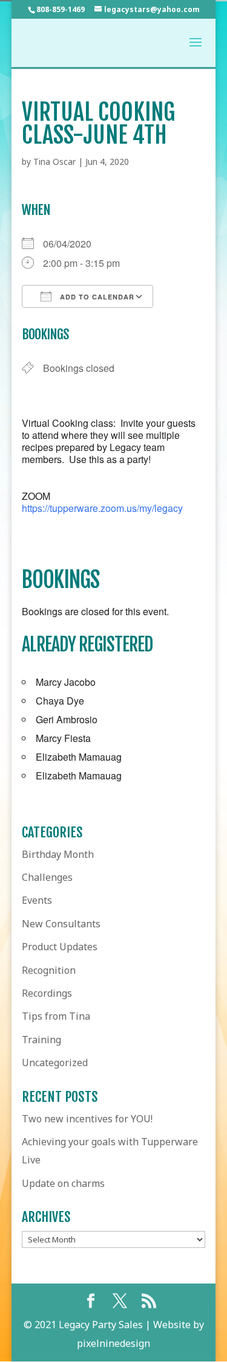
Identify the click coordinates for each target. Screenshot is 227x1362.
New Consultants (61, 923)
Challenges (47, 877)
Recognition (49, 970)
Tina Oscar (54, 161)
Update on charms (63, 1183)
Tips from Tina (56, 1016)
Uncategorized (55, 1062)
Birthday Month (58, 854)
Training (41, 1039)
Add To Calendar (96, 296)
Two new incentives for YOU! (87, 1118)
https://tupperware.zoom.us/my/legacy (102, 508)
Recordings (47, 993)
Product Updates (59, 946)
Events (37, 900)
